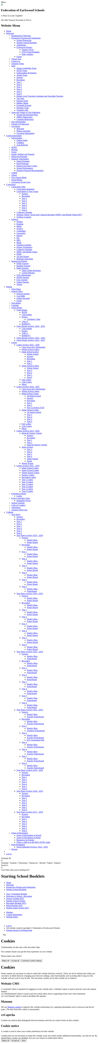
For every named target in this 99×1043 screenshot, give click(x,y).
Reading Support (23, 266)
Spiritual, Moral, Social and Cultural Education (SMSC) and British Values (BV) (49, 215)
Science (19, 229)
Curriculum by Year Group (27, 191)
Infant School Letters (30, 352)
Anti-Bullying (22, 145)
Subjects (14, 219)
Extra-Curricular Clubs (20, 498)
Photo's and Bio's (23, 131)
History (19, 236)
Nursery (19, 77)
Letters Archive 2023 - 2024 (27, 431)
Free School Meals (19, 177)
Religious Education (24, 259)
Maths (19, 226)
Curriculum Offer (18, 187)
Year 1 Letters (27, 480)
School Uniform (17, 503)
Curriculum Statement (25, 189)
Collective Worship (24, 212)
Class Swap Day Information (33, 347)
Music (19, 242)
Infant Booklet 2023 (14, 905)
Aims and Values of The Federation (25, 112)
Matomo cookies (14, 1007)
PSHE (19, 254)
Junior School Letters (30, 366)
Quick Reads (16, 308)
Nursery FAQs (28, 50)
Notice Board (32, 542)
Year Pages (15, 514)
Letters (14, 342)
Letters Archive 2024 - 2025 (27, 387)
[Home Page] (2, 5)
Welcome (10, 33)
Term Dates (16, 289)
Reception (20, 80)
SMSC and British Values (26, 252)
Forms (19, 57)
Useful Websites (28, 273)
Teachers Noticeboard (36, 731)
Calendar (15, 305)
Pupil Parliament (18, 844)
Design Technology (24, 247)
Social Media (16, 180)
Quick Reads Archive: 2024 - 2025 (30, 326)
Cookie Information (14, 914)
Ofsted (14, 175)
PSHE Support (22, 263)
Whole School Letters (30, 349)
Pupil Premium (22, 163)
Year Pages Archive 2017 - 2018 (29, 812)
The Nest (20, 98)
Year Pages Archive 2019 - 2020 (29, 770)
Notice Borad (32, 556)
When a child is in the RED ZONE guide (33, 842)
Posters (24, 317)
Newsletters (16, 303)
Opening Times (17, 63)
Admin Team (21, 75)
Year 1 (19, 82)
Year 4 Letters (27, 487)
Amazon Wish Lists (19, 510)
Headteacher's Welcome (21, 36)
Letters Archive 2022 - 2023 (27, 466)
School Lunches (23, 294)
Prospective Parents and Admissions (26, 38)
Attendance (16, 507)
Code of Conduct (18, 505)
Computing (21, 231)
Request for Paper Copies (26, 166)
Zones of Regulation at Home (28, 838)
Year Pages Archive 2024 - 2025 (29, 593)
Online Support (22, 282)
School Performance (24, 168)
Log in (9, 854)
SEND (14, 147)
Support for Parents (19, 261)
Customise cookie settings (32, 961)
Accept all (15, 961)
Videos (19, 284)
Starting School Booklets (26, 43)
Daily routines (27, 54)
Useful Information (14, 136)
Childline (20, 143)
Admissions (21, 45)
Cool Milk (20, 296)
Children (9, 512)
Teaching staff (22, 110)
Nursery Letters (28, 475)
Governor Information (25, 133)
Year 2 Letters (27, 482)
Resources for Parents (25, 840)
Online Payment (23, 298)
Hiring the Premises (19, 156)
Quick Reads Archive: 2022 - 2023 (30, 340)
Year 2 (19, 84)
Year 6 (19, 94)
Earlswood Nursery (24, 47)
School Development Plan (27, 115)
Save (24, 1041)
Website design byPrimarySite (19, 930)
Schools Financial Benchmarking (29, 170)
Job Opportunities (18, 122)
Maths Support (22, 268)
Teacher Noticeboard (35, 717)
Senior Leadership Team (26, 68)
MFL (18, 240)
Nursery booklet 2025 (15, 898)
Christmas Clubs (33, 319)
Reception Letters (29, 477)
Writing (19, 222)
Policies (14, 150)
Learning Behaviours (25, 119)
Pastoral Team (22, 101)
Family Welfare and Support (22, 154)
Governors (15, 126)
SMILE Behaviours (24, 117)
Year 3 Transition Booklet (16, 894)
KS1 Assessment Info (35, 740)
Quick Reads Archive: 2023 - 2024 (30, 338)
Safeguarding (16, 138)
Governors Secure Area (20, 182)
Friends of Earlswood (20, 124)
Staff (13, 66)
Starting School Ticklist (15, 901)
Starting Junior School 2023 (17, 908)
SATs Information (23, 275)
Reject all (5, 961)
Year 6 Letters (27, 491)
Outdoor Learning (23, 217)
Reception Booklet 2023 (16, 903)
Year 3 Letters (27, 484)
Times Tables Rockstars (31, 270)
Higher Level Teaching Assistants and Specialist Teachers (39, 96)
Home (8, 31)
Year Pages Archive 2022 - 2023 (29, 710)
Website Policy (12, 917)
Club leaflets (27, 315)
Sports (29, 461)
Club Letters (27, 382)
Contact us (15, 61)
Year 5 (19, 91)
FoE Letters (26, 380)
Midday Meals (22, 103)
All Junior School (34, 412)
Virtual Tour (16, 59)
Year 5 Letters (27, 489)
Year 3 (19, 87)
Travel (13, 152)
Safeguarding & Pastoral (26, 73)
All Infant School (34, 396)
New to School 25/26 (35, 408)
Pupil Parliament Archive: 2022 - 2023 (32, 847)
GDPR (14, 173)
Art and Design (22, 256)
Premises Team (22, 108)
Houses (14, 849)
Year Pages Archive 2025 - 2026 (29, 535)
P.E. (18, 238)
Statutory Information (20, 159)
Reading (19, 224)
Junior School (27, 447)
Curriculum (10, 184)
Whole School (32, 354)
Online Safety (22, 140)
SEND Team (21, 70)
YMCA (25, 322)
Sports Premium (23, 161)
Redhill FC (26, 324)
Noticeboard (32, 591)
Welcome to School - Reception (19, 896)
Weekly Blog (32, 540)
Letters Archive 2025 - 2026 (27, 345)
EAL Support (21, 280)
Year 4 (19, 89)
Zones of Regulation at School (28, 835)
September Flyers (23, 500)
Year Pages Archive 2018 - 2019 (29, 791)
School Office (17, 291)
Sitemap (9, 912)
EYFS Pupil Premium (30, 52)
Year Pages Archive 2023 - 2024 (29, 652)
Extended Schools (23, 105)
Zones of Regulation (19, 833)
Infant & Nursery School (32, 433)
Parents (9, 287)
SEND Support (22, 277)
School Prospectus (23, 40)
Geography (21, 233)
